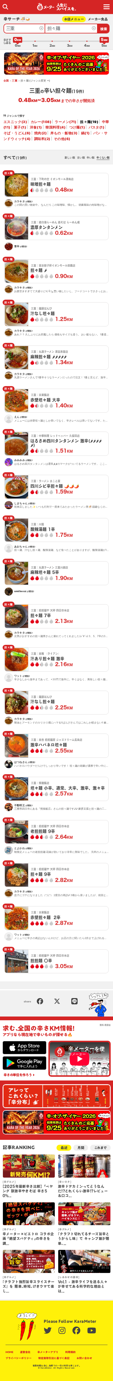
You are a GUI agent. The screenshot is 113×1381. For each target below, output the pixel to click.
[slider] (18, 41)
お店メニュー (74, 19)
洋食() (36, 127)
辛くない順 (103, 157)
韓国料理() (55, 127)
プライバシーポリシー (19, 1358)
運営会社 (25, 1352)
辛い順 (90, 157)
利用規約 (70, 1352)
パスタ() (96, 127)
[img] (5, 7)
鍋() (85, 133)
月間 (80, 1147)
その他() (62, 139)
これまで (100, 1147)
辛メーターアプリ (47, 1352)
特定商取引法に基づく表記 (54, 1358)
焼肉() (40, 133)
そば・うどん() (17, 133)
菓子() (20, 127)
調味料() (42, 139)
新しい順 (70, 157)
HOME (9, 1352)
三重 (14, 80)
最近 (64, 1147)
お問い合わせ (84, 1358)
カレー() (41, 122)
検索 (103, 29)
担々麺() (89, 122)
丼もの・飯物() (64, 133)
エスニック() (15, 122)
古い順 (81, 157)
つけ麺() (77, 127)
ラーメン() (65, 122)
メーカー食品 (98, 19)
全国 (6, 80)
